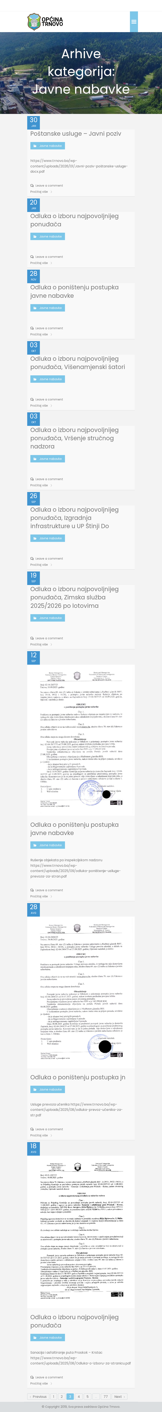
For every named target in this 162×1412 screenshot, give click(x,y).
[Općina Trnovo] (45, 21)
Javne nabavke (50, 146)
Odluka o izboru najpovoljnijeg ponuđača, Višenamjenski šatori (77, 363)
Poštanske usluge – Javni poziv (75, 134)
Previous (39, 1396)
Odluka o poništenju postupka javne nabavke (74, 291)
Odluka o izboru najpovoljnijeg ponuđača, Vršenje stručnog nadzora (74, 438)
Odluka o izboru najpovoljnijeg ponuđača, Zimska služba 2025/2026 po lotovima (74, 597)
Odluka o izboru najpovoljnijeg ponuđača (74, 220)
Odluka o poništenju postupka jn (78, 1077)
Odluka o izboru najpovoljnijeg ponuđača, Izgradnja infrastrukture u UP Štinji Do (74, 518)
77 (106, 1396)
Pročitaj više (39, 192)
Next (118, 1396)
